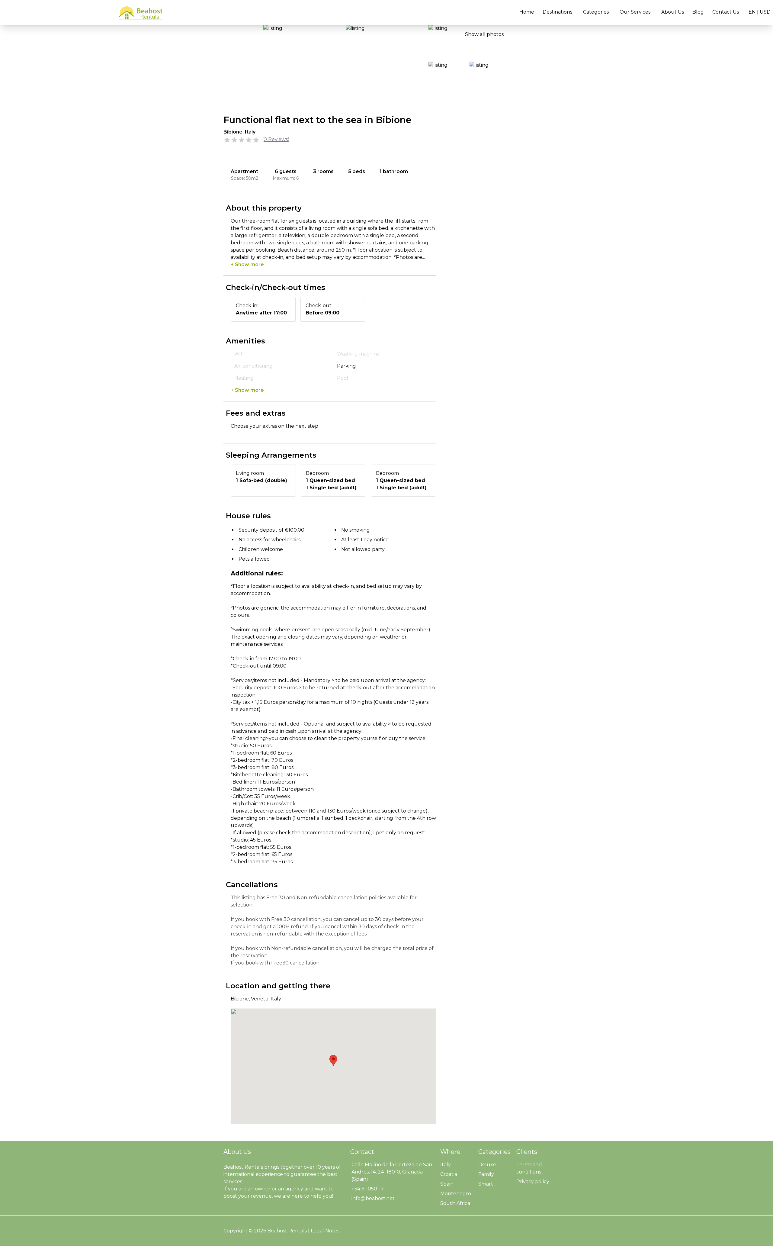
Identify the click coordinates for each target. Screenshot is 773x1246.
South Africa (455, 1203)
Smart (485, 1184)
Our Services (635, 12)
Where (450, 1151)
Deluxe (487, 1164)
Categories (596, 12)
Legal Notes (325, 1231)
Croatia (448, 1174)
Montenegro (455, 1193)
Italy (445, 1164)
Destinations (557, 12)
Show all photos (484, 34)
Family (486, 1174)
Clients (526, 1151)
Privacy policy (532, 1181)
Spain (447, 1184)
